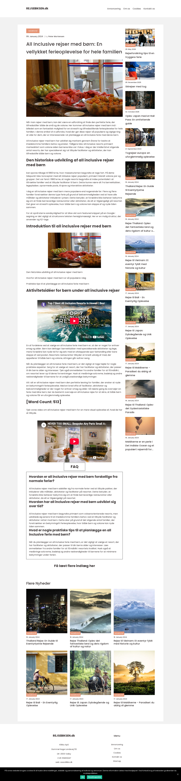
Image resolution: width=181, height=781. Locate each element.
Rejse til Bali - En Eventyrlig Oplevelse (137, 299)
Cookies (137, 8)
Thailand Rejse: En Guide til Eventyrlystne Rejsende (139, 189)
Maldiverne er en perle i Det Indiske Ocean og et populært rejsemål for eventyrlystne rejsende (139, 445)
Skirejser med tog (135, 86)
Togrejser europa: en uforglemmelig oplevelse (140, 155)
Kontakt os (149, 8)
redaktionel (32, 31)
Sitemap (117, 761)
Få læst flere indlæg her (74, 566)
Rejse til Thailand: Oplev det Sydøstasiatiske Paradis (139, 408)
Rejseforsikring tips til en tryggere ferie (139, 55)
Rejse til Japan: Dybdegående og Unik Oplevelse (138, 334)
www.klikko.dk (66, 762)
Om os (126, 8)
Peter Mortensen (56, 36)
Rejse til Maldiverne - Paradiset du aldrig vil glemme (138, 371)
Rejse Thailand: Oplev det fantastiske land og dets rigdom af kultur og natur (139, 227)
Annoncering (114, 8)
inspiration (130, 45)
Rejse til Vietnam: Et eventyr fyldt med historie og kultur (137, 264)
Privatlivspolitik (94, 777)
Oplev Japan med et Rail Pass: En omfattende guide (139, 119)
